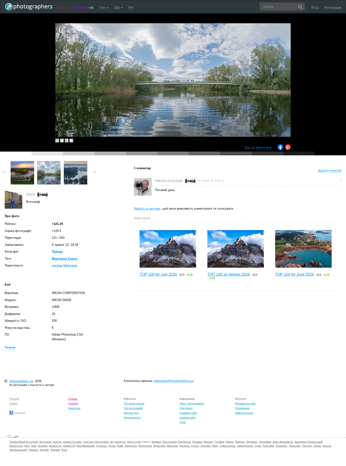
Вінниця (208, 441)
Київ (33, 445)
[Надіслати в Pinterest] (288, 149)
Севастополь (227, 445)
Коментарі (74, 408)
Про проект (186, 408)
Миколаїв (172, 445)
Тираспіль (295, 445)
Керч (27, 445)
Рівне (215, 445)
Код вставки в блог (258, 147)
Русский (14, 398)
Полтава (205, 445)
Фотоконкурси (132, 417)
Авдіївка (156, 441)
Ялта (64, 449)
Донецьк (240, 441)
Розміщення (242, 408)
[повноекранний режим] (71, 140)
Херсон (326, 445)
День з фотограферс (192, 403)
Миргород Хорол (64, 258)
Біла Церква (169, 441)
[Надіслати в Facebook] (280, 149)
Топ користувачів (134, 403)
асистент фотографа (96, 441)
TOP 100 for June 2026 (294, 274)
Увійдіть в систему (147, 208)
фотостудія (134, 441)
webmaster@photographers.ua (173, 381)
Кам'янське (16, 445)
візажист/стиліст (72, 441)
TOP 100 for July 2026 (158, 274)
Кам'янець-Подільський (308, 441)
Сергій (30, 194)
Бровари (197, 441)
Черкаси (33, 449)
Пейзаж (57, 251)
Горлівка (219, 441)
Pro (131, 7)
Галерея (84, 7)
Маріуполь (131, 445)
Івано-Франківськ (283, 441)
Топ (102, 7)
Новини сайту (188, 417)
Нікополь (184, 445)
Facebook (19, 412)
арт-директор (118, 441)
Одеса (195, 445)
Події (182, 422)
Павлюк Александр (169, 180)
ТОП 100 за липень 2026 (228, 274)
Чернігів (44, 449)
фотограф (45, 441)
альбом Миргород (64, 265)
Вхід (314, 7)
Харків (317, 445)
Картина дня (131, 412)
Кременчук (55, 445)
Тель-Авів (268, 445)
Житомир (251, 441)
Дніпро (229, 441)
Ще (117, 7)
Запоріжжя (265, 441)
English (13, 403)
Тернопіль (281, 445)
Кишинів (42, 445)
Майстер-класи (244, 412)
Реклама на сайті (245, 403)
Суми (257, 445)
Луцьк (111, 445)
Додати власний (329, 170)
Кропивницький (85, 445)
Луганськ (101, 445)
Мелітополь (145, 445)
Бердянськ (184, 441)
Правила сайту (188, 412)
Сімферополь (245, 445)
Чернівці (55, 449)
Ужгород (307, 445)
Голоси (10, 347)
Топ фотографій (133, 408)
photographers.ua (21, 381)
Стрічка (63, 7)
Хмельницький (18, 449)
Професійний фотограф (23, 441)
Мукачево (159, 445)
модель (57, 441)
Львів (120, 445)
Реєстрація (332, 7)
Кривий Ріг (69, 445)
